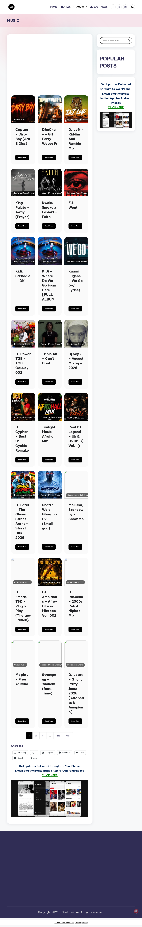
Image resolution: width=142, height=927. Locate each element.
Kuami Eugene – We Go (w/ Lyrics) (76, 280)
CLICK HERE (50, 775)
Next (68, 736)
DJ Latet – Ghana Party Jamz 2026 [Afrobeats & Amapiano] (76, 693)
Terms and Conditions (64, 923)
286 (58, 736)
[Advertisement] (49, 69)
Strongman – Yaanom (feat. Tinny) (49, 684)
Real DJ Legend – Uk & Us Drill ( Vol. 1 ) (76, 436)
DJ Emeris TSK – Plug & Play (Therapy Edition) (23, 606)
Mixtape (46, 120)
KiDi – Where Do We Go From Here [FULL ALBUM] (49, 285)
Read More (22, 157)
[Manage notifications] (136, 911)
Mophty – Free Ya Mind (21, 679)
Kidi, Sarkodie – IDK (22, 276)
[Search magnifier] (129, 40)
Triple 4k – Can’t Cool (49, 358)
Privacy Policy (81, 923)
